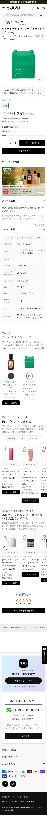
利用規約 (5, 797)
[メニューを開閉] (3, 8)
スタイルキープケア (32, 36)
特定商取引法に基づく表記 (13, 802)
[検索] (41, 14)
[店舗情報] (32, 8)
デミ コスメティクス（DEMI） (29, 238)
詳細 (16, 127)
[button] (44, 655)
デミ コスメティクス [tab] (30, 439)
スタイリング (7, 36)
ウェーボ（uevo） (24, 244)
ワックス (18, 36)
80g (5, 105)
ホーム (5, 627)
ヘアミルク (11, 384)
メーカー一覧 (15, 627)
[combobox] (23, 14)
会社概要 (30, 802)
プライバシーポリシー (22, 797)
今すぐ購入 (23, 151)
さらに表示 (37, 318)
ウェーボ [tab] (12, 439)
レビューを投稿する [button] (23, 610)
